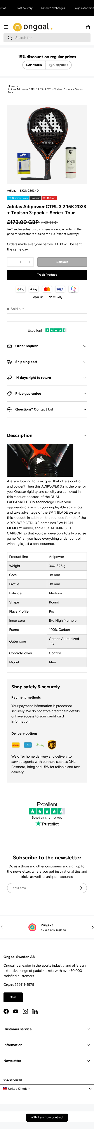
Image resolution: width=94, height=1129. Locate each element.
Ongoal (17, 1079)
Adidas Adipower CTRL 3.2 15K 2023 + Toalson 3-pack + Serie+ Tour (45, 91)
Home (11, 86)
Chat (13, 997)
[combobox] (47, 37)
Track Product (47, 275)
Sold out (62, 262)
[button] (88, 27)
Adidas (11, 191)
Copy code (60, 65)
